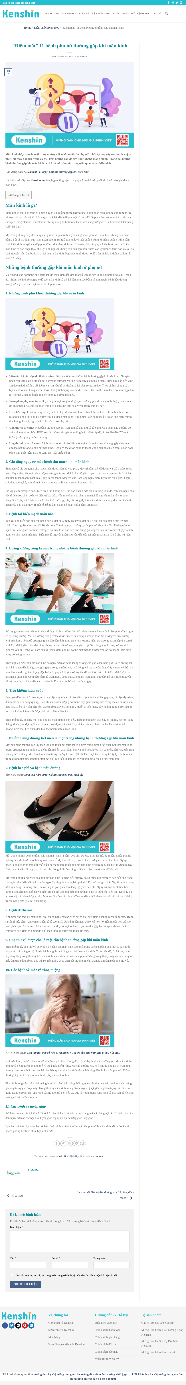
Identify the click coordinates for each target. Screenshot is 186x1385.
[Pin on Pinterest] (76, 1143)
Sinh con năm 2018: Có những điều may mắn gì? (53, 774)
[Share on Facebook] (57, 1143)
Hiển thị (24, 195)
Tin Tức (157, 13)
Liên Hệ (84, 13)
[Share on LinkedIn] (83, 1143)
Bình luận (16, 1227)
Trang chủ (52, 13)
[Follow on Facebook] (168, 2)
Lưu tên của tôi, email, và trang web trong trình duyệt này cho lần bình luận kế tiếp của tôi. (67, 1275)
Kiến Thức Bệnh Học (136, 13)
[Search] (166, 13)
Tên (13, 1258)
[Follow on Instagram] (173, 2)
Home (27, 27)
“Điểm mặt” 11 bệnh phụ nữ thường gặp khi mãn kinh (56, 171)
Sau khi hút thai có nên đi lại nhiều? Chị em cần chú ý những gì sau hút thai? (74, 1052)
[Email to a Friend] (70, 1143)
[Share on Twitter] (63, 1143)
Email (56, 1258)
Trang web (99, 1258)
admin (83, 57)
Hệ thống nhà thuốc (106, 13)
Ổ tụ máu (17, 1195)
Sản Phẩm (67, 13)
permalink (100, 1156)
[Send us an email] (181, 2)
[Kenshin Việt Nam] (21, 14)
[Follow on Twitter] (177, 2)
